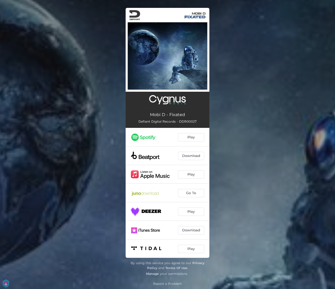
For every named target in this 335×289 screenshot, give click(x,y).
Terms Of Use (176, 268)
